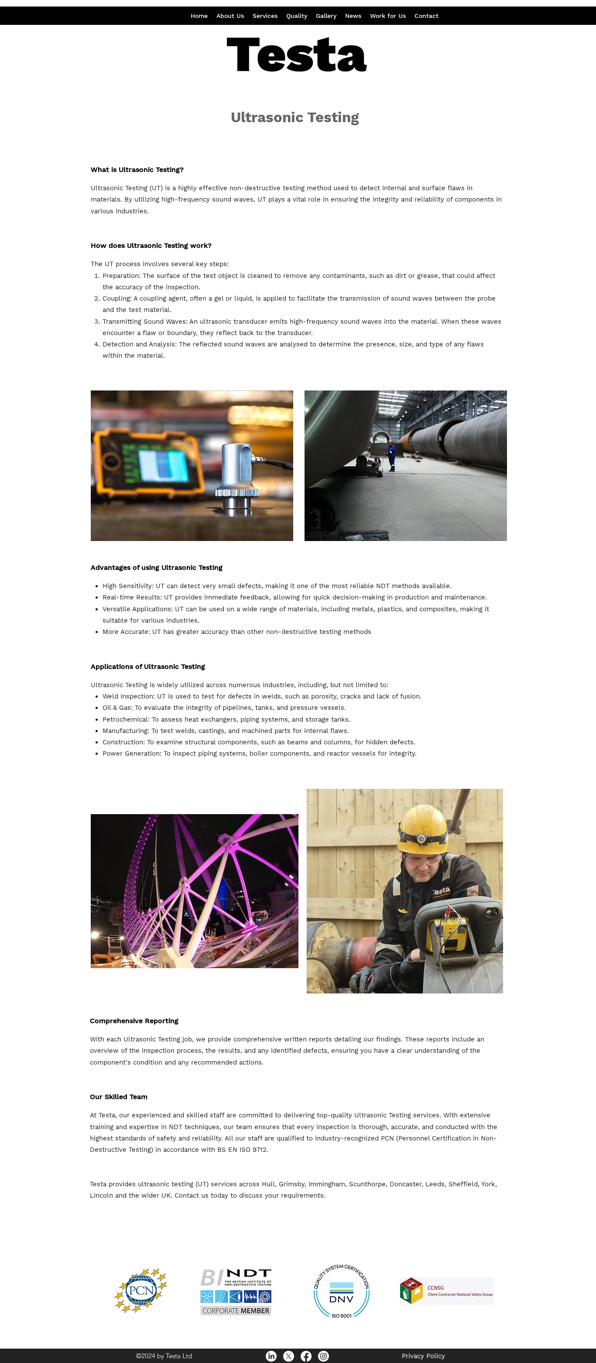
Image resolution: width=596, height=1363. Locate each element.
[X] (288, 1356)
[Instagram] (323, 1356)
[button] (265, 15)
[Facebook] (306, 1356)
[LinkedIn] (271, 1356)
